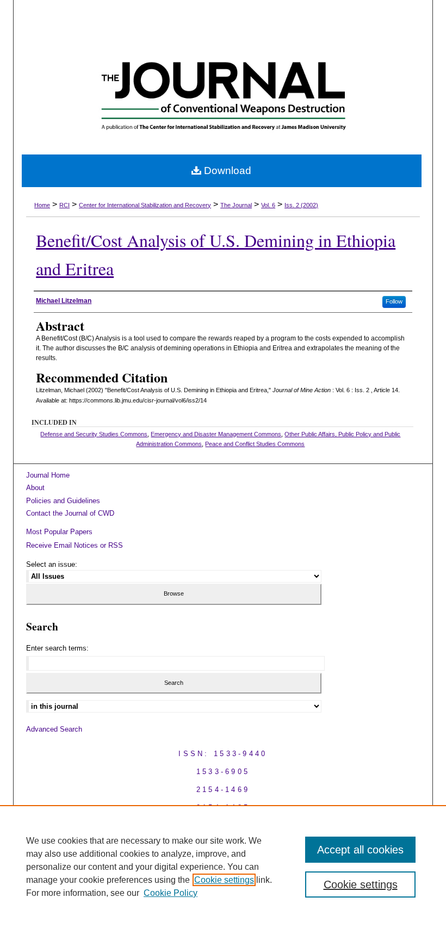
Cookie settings (224, 879)
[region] (223, 866)
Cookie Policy (170, 893)
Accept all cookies (360, 850)
